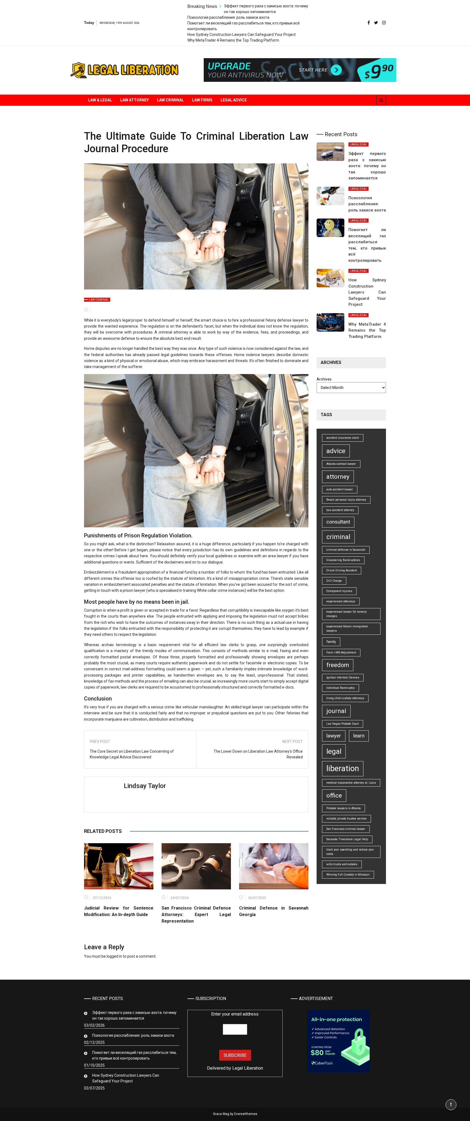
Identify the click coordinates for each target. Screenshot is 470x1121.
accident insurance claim (342, 438)
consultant (338, 522)
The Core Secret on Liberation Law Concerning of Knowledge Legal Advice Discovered (132, 754)
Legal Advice (234, 100)
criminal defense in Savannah (345, 550)
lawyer (333, 736)
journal (336, 711)
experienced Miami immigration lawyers (347, 629)
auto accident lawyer (339, 489)
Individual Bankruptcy (340, 688)
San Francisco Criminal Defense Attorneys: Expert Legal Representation (196, 914)
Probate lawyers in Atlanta (343, 808)
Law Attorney (134, 100)
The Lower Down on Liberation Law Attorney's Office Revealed (258, 754)
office (334, 795)
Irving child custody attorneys (345, 698)
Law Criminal (170, 100)
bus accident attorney (340, 510)
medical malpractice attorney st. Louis (351, 782)
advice (335, 451)
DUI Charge (334, 581)
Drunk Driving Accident (341, 570)
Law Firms (202, 100)
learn (358, 736)
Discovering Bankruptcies (343, 560)
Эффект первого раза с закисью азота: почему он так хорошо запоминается (367, 165)
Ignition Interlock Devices (342, 677)
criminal (338, 537)
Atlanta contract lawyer (341, 464)
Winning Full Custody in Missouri (348, 874)
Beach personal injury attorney (346, 500)
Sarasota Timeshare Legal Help (347, 839)
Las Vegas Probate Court (342, 723)
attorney (338, 476)
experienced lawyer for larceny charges (346, 614)
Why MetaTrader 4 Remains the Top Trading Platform (233, 40)
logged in (114, 956)
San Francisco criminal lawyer (345, 829)
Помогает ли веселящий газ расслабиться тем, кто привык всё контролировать (134, 1055)
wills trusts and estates (341, 864)
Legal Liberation (247, 1068)
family (331, 642)
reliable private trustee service (346, 818)
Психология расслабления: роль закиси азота (228, 17)
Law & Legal (100, 100)
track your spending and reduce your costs (350, 852)
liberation (342, 768)
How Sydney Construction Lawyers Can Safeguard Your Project (241, 34)
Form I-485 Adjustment (341, 652)
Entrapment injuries (339, 591)
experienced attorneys (340, 601)
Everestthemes (245, 1114)
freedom (337, 665)
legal (333, 751)
